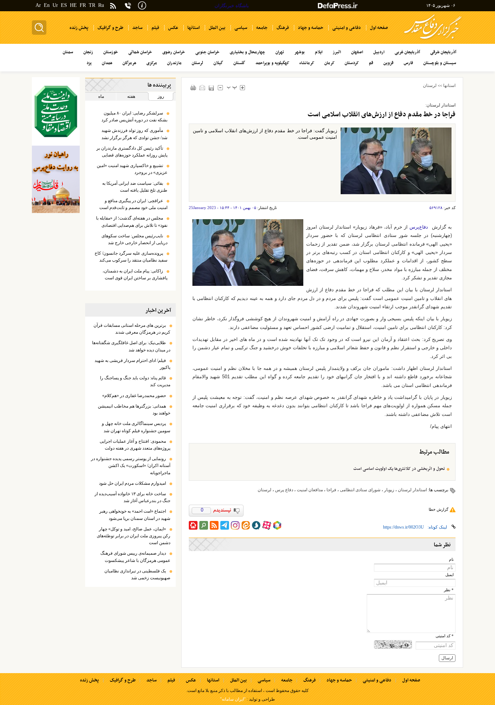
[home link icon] (193, 525)
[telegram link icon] (224, 525)
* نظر (449, 590)
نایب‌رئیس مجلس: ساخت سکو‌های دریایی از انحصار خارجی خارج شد (134, 239)
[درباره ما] (142, 5)
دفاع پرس (284, 489)
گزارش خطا (438, 509)
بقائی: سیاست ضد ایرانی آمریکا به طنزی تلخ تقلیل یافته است (134, 187)
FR (83, 5)
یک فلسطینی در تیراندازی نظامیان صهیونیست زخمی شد (137, 574)
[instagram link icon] (235, 525)
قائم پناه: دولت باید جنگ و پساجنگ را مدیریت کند (135, 381)
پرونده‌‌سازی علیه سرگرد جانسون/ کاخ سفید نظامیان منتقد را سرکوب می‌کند (131, 257)
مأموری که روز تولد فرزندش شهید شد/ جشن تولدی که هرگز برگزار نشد (134, 134)
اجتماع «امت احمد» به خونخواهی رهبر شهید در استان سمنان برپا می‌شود (134, 515)
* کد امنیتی (445, 636)
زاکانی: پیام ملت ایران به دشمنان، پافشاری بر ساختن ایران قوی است (135, 274)
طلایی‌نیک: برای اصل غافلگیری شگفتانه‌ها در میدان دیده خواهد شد (131, 346)
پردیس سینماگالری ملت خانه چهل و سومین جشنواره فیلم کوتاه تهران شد (136, 427)
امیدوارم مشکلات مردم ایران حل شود (132, 483)
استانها (449, 85)
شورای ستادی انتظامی (360, 489)
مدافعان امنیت (310, 489)
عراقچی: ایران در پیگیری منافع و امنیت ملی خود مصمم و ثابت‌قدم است (133, 204)
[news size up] (242, 87)
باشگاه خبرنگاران (232, 5)
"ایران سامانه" (233, 699)
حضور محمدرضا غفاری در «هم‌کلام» (134, 395)
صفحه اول (411, 680)
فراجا (331, 489)
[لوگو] (433, 40)
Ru (101, 5)
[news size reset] (232, 87)
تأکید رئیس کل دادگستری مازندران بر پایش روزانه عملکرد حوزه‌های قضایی (131, 152)
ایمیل (449, 575)
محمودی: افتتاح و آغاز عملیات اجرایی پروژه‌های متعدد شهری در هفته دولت (135, 445)
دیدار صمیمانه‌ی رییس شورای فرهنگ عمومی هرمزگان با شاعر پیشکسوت (135, 557)
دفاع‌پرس (418, 227)
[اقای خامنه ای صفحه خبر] (56, 111)
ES (64, 5)
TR (92, 5)
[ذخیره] (211, 87)
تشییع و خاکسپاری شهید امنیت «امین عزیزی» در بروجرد (132, 169)
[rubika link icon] (277, 525)
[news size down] (220, 87)
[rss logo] (113, 6)
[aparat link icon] (266, 525)
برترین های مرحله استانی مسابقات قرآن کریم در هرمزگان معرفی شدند (131, 329)
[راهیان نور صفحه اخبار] (56, 179)
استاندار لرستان (412, 489)
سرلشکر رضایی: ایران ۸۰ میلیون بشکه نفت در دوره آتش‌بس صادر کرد (134, 116)
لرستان (430, 85)
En (47, 5)
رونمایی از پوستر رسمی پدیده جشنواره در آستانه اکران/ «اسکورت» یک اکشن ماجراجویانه (130, 465)
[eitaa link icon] (245, 525)
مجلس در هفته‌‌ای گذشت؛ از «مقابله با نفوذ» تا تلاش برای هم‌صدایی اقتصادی (131, 222)
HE (73, 5)
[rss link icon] (214, 525)
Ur (55, 5)
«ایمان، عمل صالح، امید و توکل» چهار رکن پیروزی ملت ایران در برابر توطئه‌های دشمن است (133, 535)
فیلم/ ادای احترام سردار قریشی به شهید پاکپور (132, 364)
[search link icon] (203, 525)
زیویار (389, 489)
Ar (38, 5)
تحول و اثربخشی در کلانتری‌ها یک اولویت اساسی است (399, 468)
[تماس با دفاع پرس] (128, 6)
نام (451, 560)
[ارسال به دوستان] (202, 87)
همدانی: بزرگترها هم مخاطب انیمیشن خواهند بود (134, 410)
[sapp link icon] (256, 525)
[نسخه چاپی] (193, 87)
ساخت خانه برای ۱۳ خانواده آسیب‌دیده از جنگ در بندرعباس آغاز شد (132, 497)
